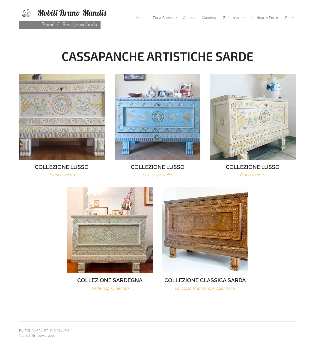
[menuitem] (142, 18)
